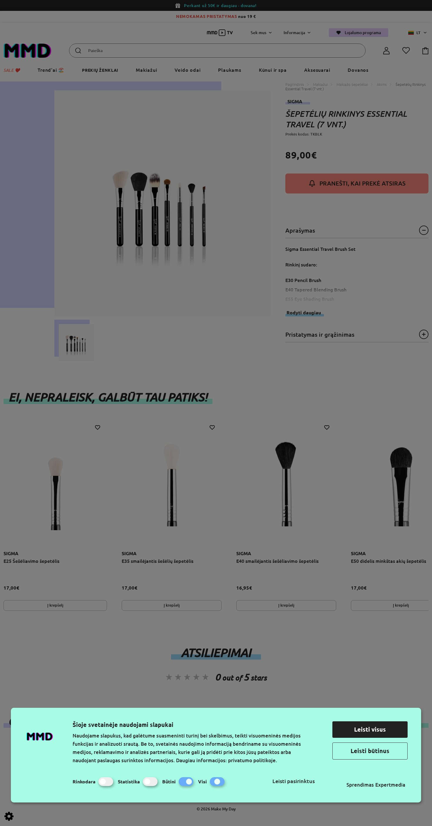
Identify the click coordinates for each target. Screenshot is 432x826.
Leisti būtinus (370, 750)
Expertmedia (390, 784)
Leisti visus (370, 729)
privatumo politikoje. (252, 760)
